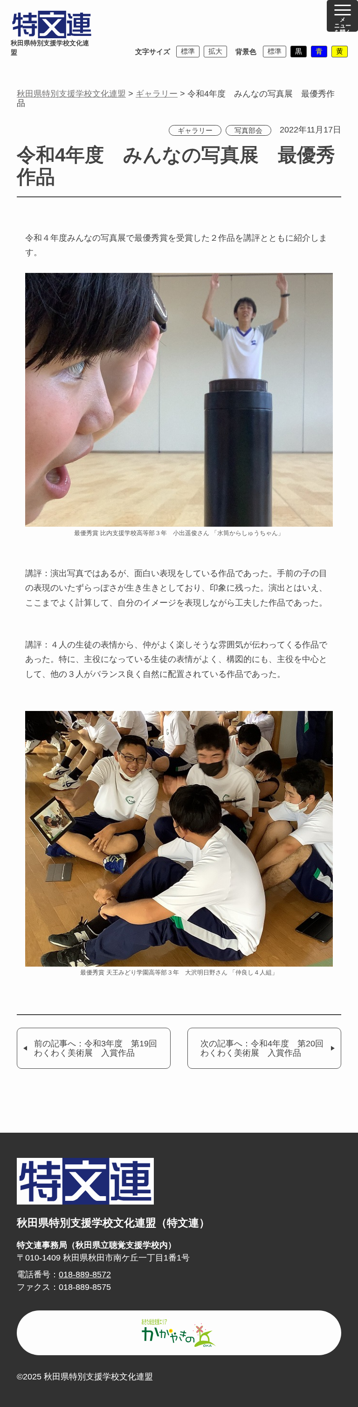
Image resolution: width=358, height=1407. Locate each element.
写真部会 (248, 130)
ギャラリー (195, 130)
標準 (188, 51)
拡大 (215, 51)
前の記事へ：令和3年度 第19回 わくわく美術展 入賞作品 (99, 1048)
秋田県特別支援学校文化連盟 (50, 48)
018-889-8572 (85, 1274)
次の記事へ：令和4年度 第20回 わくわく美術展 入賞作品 (266, 1048)
